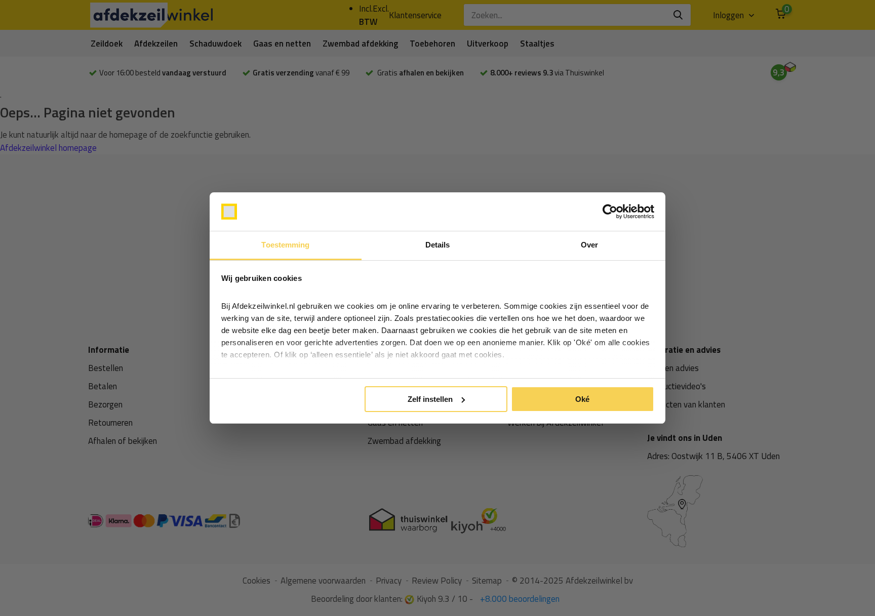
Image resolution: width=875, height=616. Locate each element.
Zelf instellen (430, 399)
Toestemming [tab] (285, 244)
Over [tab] (589, 244)
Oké (582, 399)
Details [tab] (437, 244)
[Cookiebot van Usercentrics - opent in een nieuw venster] (610, 211)
